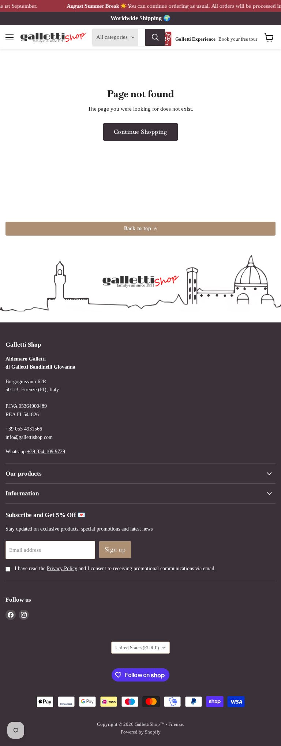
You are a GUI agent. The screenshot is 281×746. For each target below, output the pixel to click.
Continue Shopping (140, 132)
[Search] (155, 37)
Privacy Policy (62, 568)
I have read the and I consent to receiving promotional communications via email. (114, 568)
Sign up (115, 549)
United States (137, 647)
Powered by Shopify (141, 732)
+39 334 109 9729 (46, 451)
